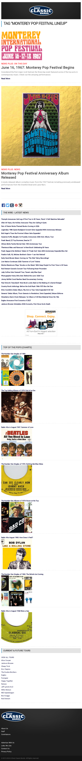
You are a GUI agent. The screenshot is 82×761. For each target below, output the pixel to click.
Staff (3, 731)
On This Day (20, 63)
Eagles (3, 675)
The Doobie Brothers (8, 672)
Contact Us (5, 749)
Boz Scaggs (5, 696)
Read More (5, 79)
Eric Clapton (5, 669)
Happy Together (7, 681)
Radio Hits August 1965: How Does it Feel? (17, 537)
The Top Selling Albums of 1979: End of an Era (18, 390)
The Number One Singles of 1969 (13, 354)
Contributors (6, 734)
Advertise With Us (7, 743)
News (17, 169)
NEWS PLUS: (7, 63)
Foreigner (4, 678)
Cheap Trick (5, 666)
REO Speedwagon (7, 693)
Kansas (4, 684)
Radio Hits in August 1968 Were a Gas (15, 611)
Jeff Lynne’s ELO (7, 687)
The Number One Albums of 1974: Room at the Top (20, 501)
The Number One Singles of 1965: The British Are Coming (22, 574)
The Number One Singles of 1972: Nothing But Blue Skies (22, 464)
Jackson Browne (7, 663)
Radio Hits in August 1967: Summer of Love (17, 427)
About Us (4, 729)
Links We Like (6, 746)
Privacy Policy (6, 752)
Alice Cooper (6, 660)
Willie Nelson (6, 690)
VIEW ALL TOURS (7, 657)
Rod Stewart (5, 699)
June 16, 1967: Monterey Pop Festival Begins (37, 67)
